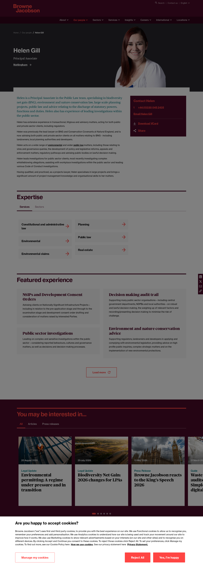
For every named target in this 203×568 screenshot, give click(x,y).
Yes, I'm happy (169, 557)
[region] (101, 542)
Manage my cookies (34, 557)
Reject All (137, 557)
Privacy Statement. (137, 544)
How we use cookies (82, 544)
